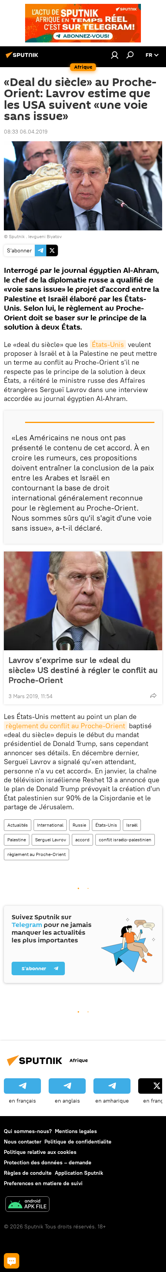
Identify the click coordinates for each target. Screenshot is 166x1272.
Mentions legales (76, 1131)
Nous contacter (22, 1141)
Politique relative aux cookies (40, 1152)
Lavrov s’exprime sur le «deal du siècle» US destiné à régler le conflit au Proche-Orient (83, 670)
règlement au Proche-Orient (36, 854)
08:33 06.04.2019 (25, 131)
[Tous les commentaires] (11, 1261)
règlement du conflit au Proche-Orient (65, 725)
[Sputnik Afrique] (23, 57)
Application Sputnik (79, 1172)
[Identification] (114, 55)
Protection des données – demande (47, 1162)
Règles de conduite (28, 1172)
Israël (131, 825)
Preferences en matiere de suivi (43, 1183)
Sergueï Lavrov (50, 839)
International (50, 825)
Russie (79, 825)
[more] (153, 695)
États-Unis (108, 344)
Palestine (16, 839)
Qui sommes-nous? (28, 1131)
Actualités (17, 825)
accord (82, 839)
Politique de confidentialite (78, 1141)
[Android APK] (27, 1205)
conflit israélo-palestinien (125, 839)
